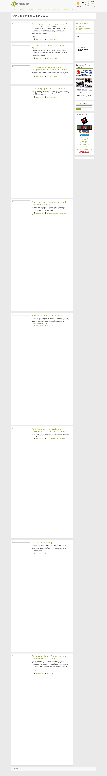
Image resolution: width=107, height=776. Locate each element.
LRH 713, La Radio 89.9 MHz (84, 149)
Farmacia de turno (83, 23)
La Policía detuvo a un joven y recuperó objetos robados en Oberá (49, 68)
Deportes (22, 9)
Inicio (14, 9)
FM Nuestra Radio (84, 144)
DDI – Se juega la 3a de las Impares (49, 88)
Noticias (54, 39)
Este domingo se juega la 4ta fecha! (49, 24)
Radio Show (84, 141)
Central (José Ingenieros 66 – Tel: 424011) (83, 29)
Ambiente (74, 9)
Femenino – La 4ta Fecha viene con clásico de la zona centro (49, 657)
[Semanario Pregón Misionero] (84, 80)
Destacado (50, 213)
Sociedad (46, 9)
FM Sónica (84, 139)
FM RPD (84, 146)
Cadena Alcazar (84, 143)
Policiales (30, 9)
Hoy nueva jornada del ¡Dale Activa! (49, 315)
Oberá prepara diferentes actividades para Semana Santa (50, 203)
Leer (34, 36)
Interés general (57, 9)
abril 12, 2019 (39, 39)
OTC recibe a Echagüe (43, 542)
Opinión (66, 9)
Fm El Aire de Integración (84, 138)
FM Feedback (84, 148)
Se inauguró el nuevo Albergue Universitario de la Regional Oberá (49, 430)
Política (39, 9)
